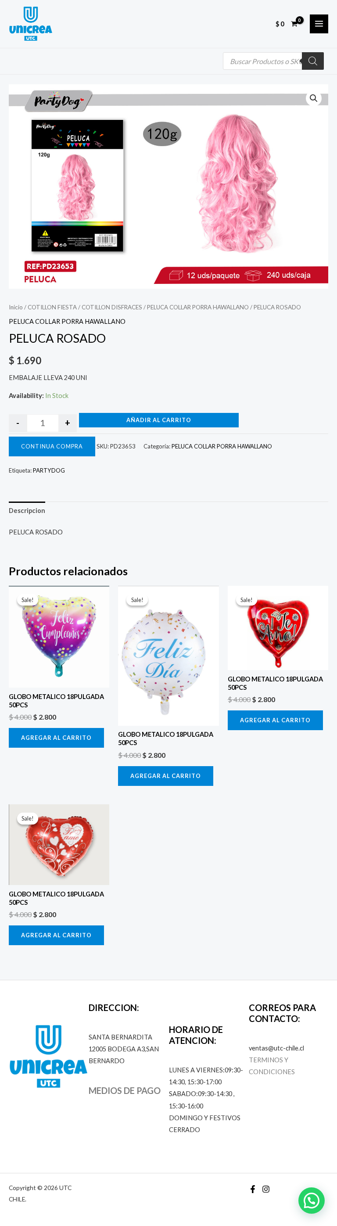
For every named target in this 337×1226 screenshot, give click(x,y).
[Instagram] (266, 1189)
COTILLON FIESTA (52, 307)
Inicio (16, 307)
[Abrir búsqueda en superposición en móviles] (273, 61)
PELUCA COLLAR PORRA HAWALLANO (198, 307)
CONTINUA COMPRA (52, 446)
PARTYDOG (49, 470)
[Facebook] (253, 1189)
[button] (314, 98)
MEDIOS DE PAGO (125, 1090)
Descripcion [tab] (27, 510)
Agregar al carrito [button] (56, 737)
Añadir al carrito (158, 419)
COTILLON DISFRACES (112, 307)
